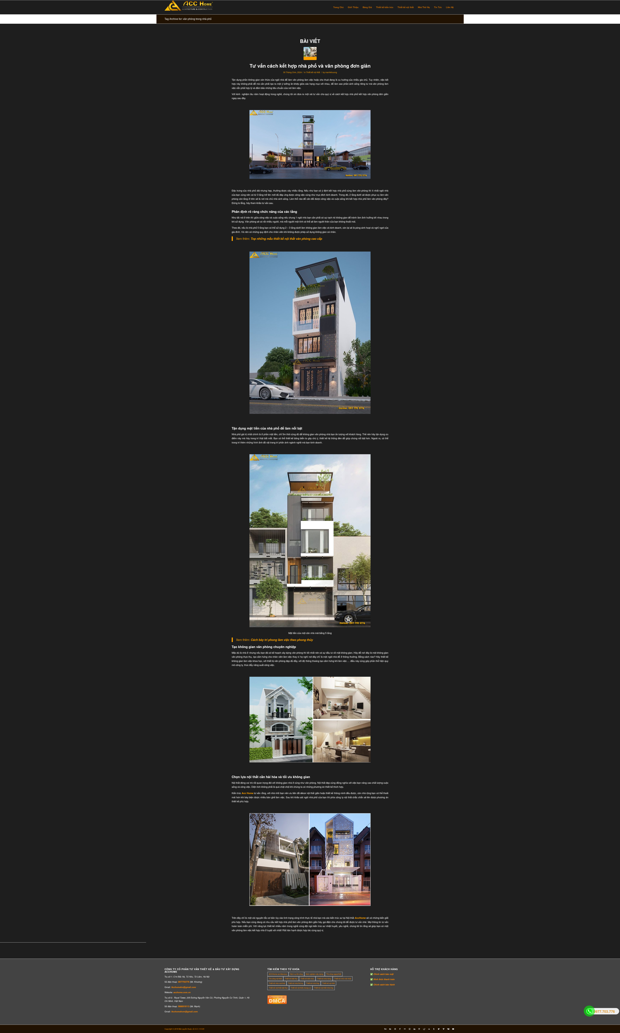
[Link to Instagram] (409, 1028)
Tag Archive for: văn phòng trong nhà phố (188, 19)
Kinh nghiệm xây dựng (314, 974)
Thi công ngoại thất (333, 974)
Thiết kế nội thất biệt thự (278, 987)
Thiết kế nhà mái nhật (342, 978)
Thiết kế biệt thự (291, 978)
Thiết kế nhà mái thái (277, 983)
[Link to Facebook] (400, 1028)
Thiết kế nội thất (313, 72)
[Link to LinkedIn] (414, 1028)
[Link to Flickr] (404, 1028)
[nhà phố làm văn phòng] (310, 53)
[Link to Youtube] (453, 1028)
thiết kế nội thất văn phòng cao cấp (298, 238)
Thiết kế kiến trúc (307, 978)
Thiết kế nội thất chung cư (301, 987)
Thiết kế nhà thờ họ (295, 983)
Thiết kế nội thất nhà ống (323, 987)
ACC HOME (199, 1029)
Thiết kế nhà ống (312, 983)
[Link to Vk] (448, 1028)
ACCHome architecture (278, 974)
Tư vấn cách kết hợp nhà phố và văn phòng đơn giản (310, 65)
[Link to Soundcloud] (429, 1028)
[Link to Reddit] (424, 1028)
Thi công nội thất (275, 978)
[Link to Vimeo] (443, 1028)
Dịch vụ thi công (296, 974)
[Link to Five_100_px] (385, 1028)
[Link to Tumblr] (433, 1028)
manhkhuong (331, 72)
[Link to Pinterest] (419, 1028)
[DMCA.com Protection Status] (277, 1003)
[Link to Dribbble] (395, 1028)
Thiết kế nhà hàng (324, 978)
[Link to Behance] (390, 1028)
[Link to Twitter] (438, 1028)
